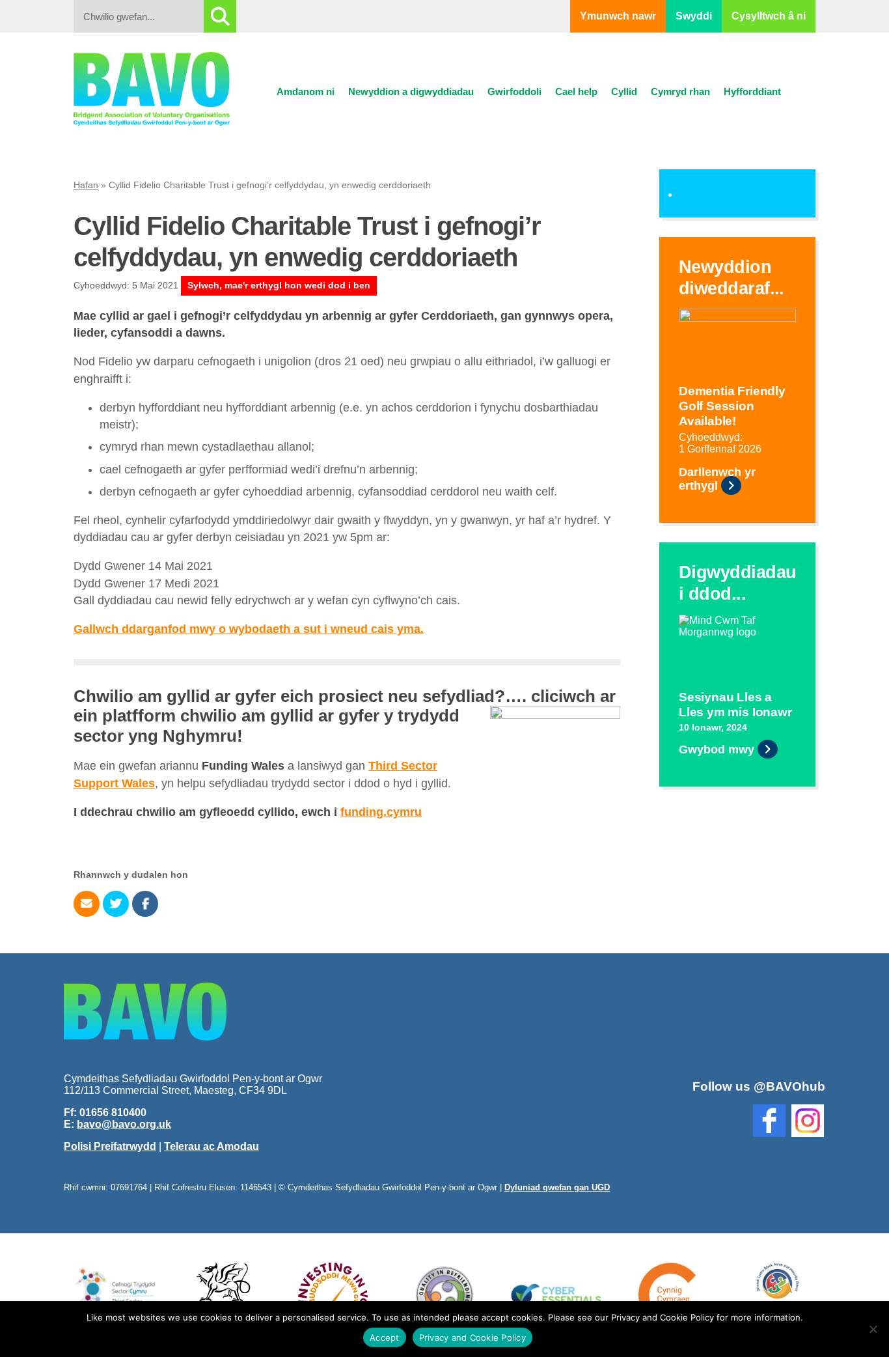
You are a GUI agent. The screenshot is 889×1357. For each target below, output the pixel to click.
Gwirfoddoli (514, 91)
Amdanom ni (306, 91)
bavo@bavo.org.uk (124, 1124)
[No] (872, 1329)
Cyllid (624, 91)
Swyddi (694, 15)
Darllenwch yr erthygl (717, 479)
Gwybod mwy (716, 749)
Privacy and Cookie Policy (472, 1337)
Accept (385, 1337)
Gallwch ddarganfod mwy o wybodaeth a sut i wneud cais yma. (249, 629)
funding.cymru (381, 811)
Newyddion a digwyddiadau (411, 91)
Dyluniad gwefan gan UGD (557, 1187)
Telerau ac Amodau (211, 1146)
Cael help (576, 91)
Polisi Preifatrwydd (110, 1146)
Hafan (86, 185)
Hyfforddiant (752, 91)
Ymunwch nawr (618, 15)
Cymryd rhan (680, 91)
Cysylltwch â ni (769, 15)
